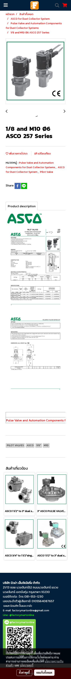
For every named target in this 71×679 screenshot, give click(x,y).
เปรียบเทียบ (44, 154)
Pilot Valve (46, 172)
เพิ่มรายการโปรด (17, 154)
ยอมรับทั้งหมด (44, 672)
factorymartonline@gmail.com (30, 610)
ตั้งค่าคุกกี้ (24, 672)
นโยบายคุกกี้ (26, 665)
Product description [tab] (22, 206)
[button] (56, 5)
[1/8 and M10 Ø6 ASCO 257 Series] (35, 71)
